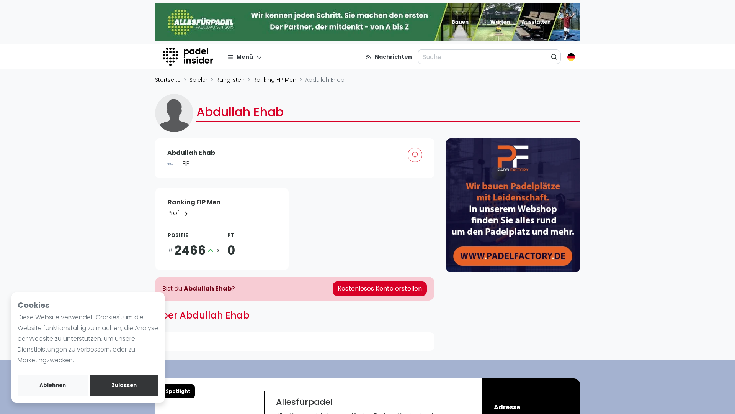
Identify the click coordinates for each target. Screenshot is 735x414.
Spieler (198, 80)
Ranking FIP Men (274, 80)
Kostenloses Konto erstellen (380, 288)
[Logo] (189, 56)
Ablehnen (52, 385)
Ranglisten (230, 80)
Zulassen (124, 385)
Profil (175, 213)
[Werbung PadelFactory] (513, 205)
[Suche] (554, 56)
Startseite (168, 80)
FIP (186, 163)
